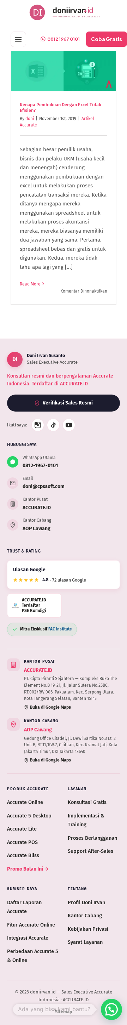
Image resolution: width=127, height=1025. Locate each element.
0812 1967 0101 (63, 39)
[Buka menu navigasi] (18, 39)
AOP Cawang (36, 529)
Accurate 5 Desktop (29, 815)
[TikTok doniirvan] (53, 425)
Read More (30, 284)
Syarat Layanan (85, 942)
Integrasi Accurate (27, 938)
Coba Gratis (106, 39)
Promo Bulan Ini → (28, 869)
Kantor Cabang (85, 915)
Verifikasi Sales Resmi (68, 403)
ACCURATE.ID (37, 508)
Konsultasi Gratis (87, 802)
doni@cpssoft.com (44, 486)
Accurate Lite (22, 829)
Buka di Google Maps (50, 707)
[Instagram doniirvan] (37, 425)
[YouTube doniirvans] (68, 425)
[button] (111, 1009)
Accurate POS (22, 842)
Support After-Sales (90, 851)
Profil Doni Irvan (86, 902)
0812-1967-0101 (40, 466)
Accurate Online (25, 802)
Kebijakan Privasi (88, 929)
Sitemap (63, 1011)
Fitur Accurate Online (31, 925)
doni (29, 118)
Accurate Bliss (23, 855)
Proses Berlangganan (92, 838)
